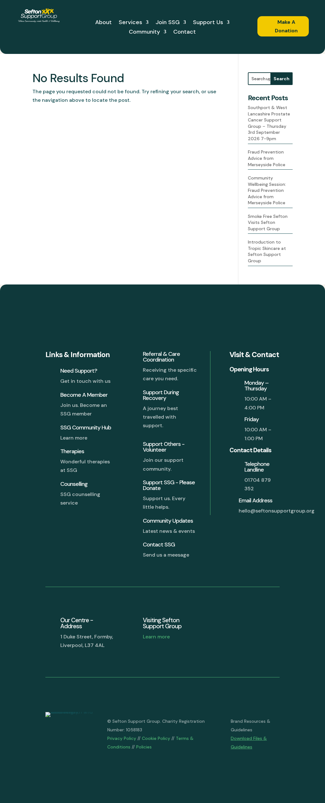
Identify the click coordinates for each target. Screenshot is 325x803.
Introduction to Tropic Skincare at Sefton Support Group (267, 251)
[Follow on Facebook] (219, 622)
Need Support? (78, 371)
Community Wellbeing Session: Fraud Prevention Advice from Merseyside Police (267, 190)
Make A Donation (286, 26)
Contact (184, 32)
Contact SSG (159, 544)
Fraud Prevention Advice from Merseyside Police (266, 158)
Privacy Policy (121, 738)
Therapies (72, 451)
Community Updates (168, 521)
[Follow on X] (236, 622)
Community (144, 32)
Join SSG (168, 23)
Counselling (74, 484)
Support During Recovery (161, 395)
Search (281, 79)
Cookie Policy (156, 738)
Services (130, 23)
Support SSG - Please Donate (169, 485)
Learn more (156, 636)
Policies (144, 747)
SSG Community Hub (85, 427)
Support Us (208, 23)
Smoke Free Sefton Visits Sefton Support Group (268, 222)
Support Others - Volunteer (163, 447)
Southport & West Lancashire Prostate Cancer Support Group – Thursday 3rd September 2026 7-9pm (269, 123)
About (103, 23)
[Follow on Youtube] (270, 622)
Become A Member (84, 395)
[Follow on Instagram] (253, 622)
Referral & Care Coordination (161, 356)
